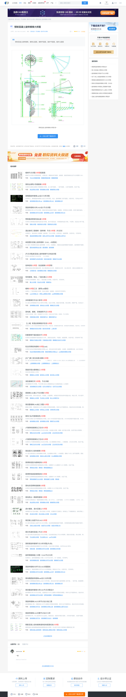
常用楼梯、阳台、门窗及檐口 (38, 277)
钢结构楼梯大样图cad (51, 352)
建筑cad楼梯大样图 (45, 294)
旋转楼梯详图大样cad (36, 201)
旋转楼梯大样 (59, 201)
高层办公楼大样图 (45, 456)
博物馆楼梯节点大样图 (36, 479)
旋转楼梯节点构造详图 (36, 259)
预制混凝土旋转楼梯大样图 (43, 19)
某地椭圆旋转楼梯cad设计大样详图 (38, 578)
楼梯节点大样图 (54, 421)
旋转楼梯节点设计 (46, 618)
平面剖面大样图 (47, 340)
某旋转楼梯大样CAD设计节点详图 (37, 207)
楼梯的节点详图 (57, 259)
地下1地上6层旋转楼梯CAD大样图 (101, 76)
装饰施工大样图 (44, 375)
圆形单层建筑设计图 (35, 247)
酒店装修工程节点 (60, 236)
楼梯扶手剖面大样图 (35, 340)
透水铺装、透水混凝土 (36, 509)
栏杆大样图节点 (47, 386)
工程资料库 (11, 19)
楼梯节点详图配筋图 (35, 173)
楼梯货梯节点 (53, 317)
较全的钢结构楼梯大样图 (37, 352)
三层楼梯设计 (55, 363)
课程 (29, 3)
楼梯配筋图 (54, 178)
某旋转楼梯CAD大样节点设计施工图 (38, 601)
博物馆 (41, 467)
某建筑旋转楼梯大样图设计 (99, 67)
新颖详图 (32, 548)
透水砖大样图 (34, 514)
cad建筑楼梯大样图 (57, 294)
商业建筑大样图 (34, 189)
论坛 (25, 3)
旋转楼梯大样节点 (35, 606)
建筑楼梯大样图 (44, 189)
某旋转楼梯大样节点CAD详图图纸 (37, 567)
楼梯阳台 (48, 282)
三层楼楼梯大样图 (35, 363)
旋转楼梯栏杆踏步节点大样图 (100, 73)
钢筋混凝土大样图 (62, 630)
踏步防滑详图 (46, 328)
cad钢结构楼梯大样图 (65, 352)
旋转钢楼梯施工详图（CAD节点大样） (39, 555)
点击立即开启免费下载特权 (103, 52)
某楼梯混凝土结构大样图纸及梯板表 (102, 93)
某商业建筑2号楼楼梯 (35, 184)
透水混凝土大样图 (44, 514)
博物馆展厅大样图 (49, 479)
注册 (120, 3)
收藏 (77, 146)
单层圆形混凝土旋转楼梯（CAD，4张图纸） (41, 242)
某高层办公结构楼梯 (35, 451)
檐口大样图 (33, 282)
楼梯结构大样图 (52, 270)
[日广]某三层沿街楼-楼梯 (36, 358)
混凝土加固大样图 (35, 525)
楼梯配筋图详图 (45, 178)
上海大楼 (54, 328)
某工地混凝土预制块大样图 (99, 70)
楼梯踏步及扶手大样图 (59, 340)
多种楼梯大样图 (34, 305)
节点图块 (23, 19)
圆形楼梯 (45, 247)
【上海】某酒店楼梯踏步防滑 (38, 323)
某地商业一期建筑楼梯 (36, 497)
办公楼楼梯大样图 (56, 456)
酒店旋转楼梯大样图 (35, 236)
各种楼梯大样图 (44, 421)
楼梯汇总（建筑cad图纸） (37, 289)
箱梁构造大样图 (41, 224)
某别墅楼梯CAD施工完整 (37, 404)
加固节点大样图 (45, 525)
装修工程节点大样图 (48, 236)
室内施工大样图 (54, 375)
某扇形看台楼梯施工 (35, 370)
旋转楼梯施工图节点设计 (61, 606)
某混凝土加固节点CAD (36, 520)
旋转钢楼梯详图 (34, 560)
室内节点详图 (31, 19)
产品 (52, 3)
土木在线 (14, 3)
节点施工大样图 (44, 398)
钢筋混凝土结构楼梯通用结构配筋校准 (42, 625)
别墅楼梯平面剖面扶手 (36, 335)
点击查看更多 (47, 636)
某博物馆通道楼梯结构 (36, 474)
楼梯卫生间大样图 (35, 433)
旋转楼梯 (51, 247)
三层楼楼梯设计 (45, 363)
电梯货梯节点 (44, 317)
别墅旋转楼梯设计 (58, 595)
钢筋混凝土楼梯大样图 (49, 630)
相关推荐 (13, 166)
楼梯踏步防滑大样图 (35, 328)
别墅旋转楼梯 (48, 595)
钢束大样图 (33, 224)
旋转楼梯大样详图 (55, 548)
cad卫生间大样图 (46, 433)
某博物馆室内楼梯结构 (36, 462)
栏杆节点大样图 (57, 386)
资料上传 (21, 685)
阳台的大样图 (41, 282)
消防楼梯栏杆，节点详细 (37, 381)
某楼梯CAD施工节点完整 (37, 393)
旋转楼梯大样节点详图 (36, 212)
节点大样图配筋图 (35, 178)
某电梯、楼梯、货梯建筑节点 (38, 312)
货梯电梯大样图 (34, 317)
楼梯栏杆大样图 (54, 305)
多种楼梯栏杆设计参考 (36, 300)
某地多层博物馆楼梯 (35, 486)
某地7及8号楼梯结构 (35, 416)
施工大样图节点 (54, 398)
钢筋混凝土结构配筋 (35, 630)
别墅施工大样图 (44, 409)
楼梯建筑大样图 (54, 189)
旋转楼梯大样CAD (48, 201)
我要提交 (49, 685)
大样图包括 (33, 270)
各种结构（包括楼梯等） (39, 265)
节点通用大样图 (34, 537)
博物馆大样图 (34, 467)
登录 (115, 3)
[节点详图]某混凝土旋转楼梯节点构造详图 (40, 254)
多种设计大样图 (44, 305)
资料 (20, 3)
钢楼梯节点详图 (58, 560)
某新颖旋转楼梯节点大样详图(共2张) (38, 544)
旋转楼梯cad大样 (49, 212)
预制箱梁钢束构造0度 (35, 219)
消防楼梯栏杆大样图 (35, 386)
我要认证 (104, 685)
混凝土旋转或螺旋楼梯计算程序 (101, 96)
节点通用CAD (44, 537)
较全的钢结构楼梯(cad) (36, 347)
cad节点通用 (52, 537)
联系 (64, 146)
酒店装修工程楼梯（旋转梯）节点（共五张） (44, 231)
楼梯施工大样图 (34, 375)
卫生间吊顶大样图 (57, 433)
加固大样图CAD (56, 525)
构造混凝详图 (48, 259)
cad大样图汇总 (34, 294)
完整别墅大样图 (54, 409)
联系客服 (76, 685)
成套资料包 (41, 3)
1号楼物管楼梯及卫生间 (36, 428)
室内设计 (17, 19)
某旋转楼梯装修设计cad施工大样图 (102, 90)
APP (47, 3)
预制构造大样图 (52, 224)
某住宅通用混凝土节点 (36, 532)
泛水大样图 (53, 514)
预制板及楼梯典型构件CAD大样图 (101, 80)
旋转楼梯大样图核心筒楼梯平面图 (101, 86)
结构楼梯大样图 (41, 270)
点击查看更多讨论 (48, 666)
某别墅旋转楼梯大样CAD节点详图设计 (39, 590)
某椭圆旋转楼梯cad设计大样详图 (37, 196)
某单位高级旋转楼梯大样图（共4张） (102, 83)
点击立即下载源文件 (75, 694)
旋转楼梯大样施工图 (47, 606)
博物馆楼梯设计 (48, 467)
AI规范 (34, 3)
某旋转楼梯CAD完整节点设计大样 (37, 613)
